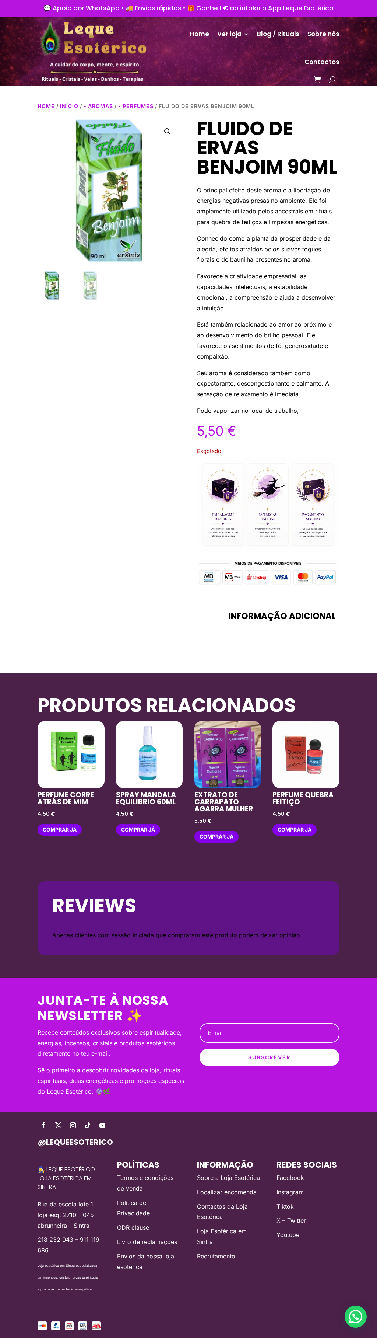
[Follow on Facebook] (43, 1125)
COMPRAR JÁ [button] (60, 829)
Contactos (321, 62)
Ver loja (229, 33)
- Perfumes (136, 106)
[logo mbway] (69, 1328)
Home (199, 33)
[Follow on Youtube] (102, 1125)
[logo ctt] (96, 1328)
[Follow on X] (58, 1125)
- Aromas (98, 106)
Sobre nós (323, 33)
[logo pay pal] (55, 1328)
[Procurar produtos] (332, 79)
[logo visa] (42, 1328)
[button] (167, 131)
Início (69, 106)
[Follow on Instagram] (73, 1125)
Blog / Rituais (278, 33)
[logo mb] (82, 1328)
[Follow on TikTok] (88, 1125)
